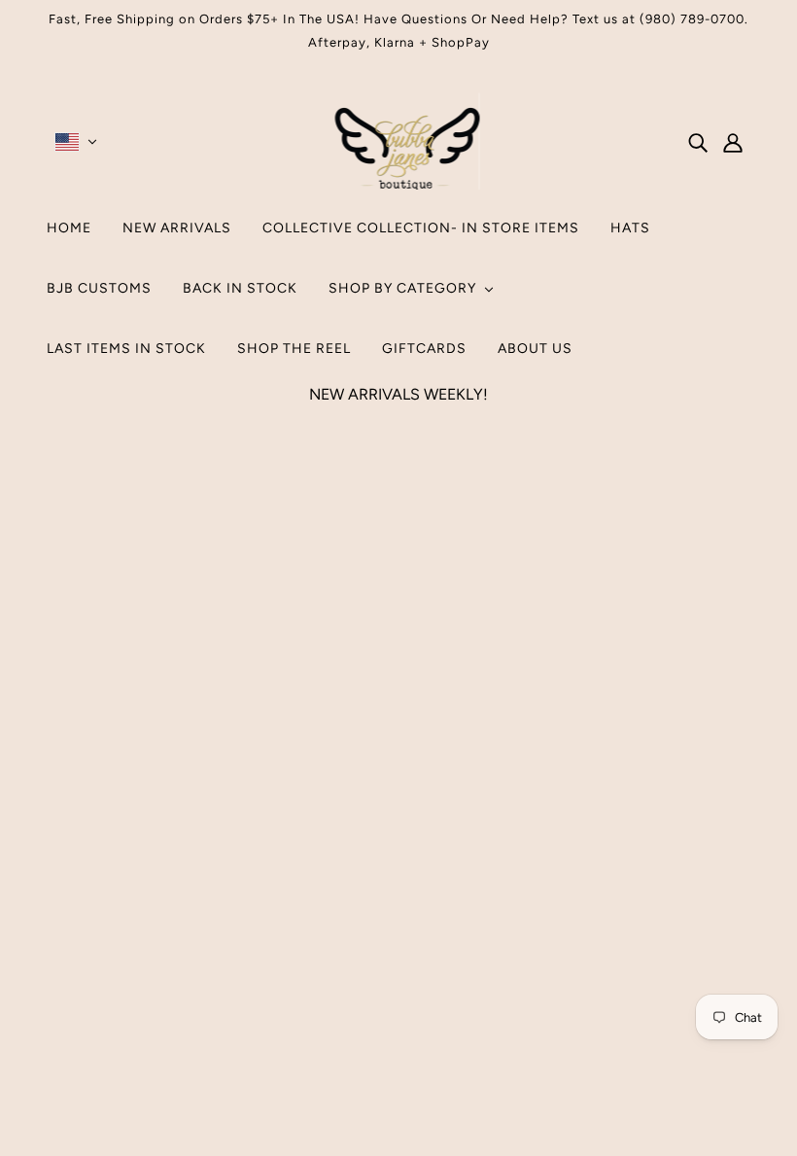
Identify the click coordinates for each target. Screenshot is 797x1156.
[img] (697, 142)
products (563, 654)
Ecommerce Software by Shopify (392, 1074)
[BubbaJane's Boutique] (399, 184)
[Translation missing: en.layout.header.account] (732, 142)
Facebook (374, 906)
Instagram (374, 883)
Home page (346, 654)
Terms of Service (398, 930)
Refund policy (388, 953)
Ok (708, 933)
